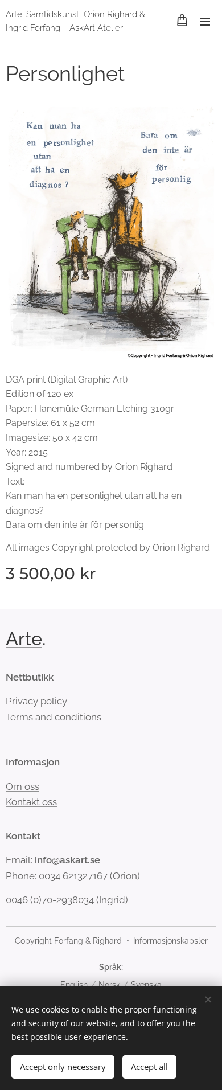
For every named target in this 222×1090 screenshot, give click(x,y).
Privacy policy (36, 701)
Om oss (22, 786)
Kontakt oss (31, 802)
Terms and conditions (53, 717)
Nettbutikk (30, 677)
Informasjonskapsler (170, 940)
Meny (205, 21)
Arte (24, 638)
